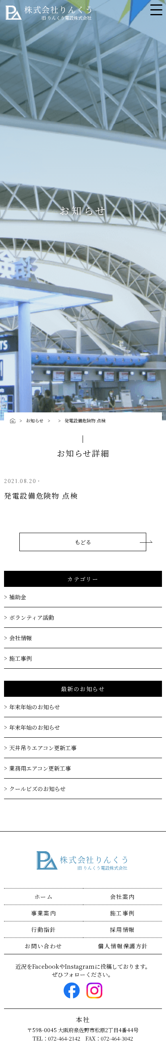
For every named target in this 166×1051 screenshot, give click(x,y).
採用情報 (122, 929)
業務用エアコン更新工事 (40, 768)
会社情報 (20, 638)
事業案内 (43, 913)
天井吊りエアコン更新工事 (43, 748)
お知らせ (35, 420)
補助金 (17, 597)
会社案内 (122, 897)
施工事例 (20, 658)
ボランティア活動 (31, 617)
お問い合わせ (43, 946)
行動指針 (43, 929)
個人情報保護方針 (123, 946)
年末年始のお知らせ (34, 707)
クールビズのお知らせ (37, 789)
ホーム (43, 897)
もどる (83, 542)
